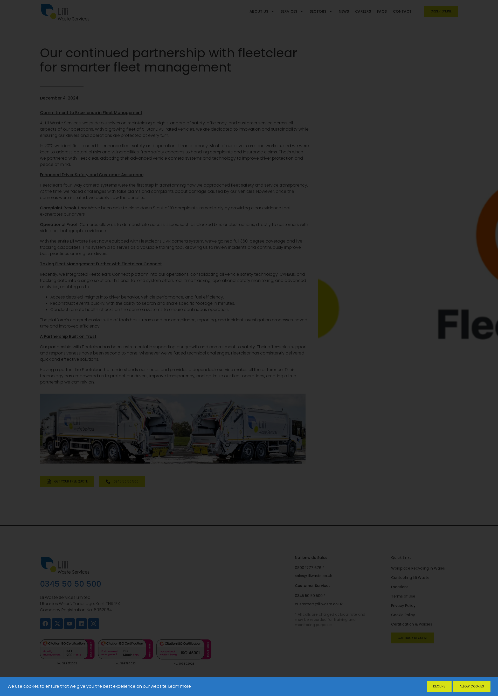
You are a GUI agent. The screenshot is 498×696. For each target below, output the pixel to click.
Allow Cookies (472, 686)
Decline (439, 686)
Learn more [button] (179, 686)
